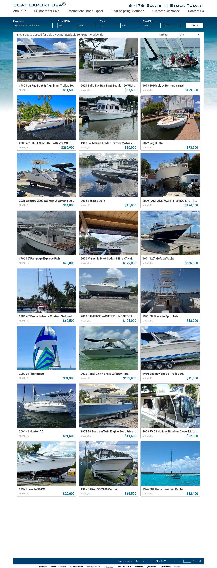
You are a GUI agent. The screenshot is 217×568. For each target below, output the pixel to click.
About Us (19, 11)
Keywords (18, 21)
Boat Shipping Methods (127, 11)
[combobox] (183, 35)
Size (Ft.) (148, 21)
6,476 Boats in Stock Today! (166, 5)
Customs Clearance (166, 11)
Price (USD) (64, 21)
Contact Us (196, 11)
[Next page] (194, 561)
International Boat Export (85, 11)
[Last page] (200, 561)
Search (194, 25)
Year (102, 21)
